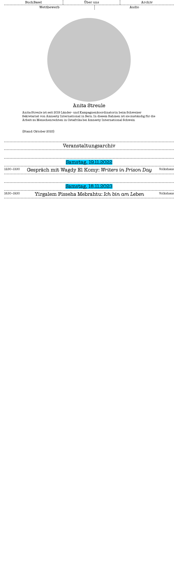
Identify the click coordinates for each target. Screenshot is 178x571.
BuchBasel (33, 2)
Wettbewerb (49, 7)
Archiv (147, 2)
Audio (134, 7)
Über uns (91, 2)
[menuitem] (91, 2)
